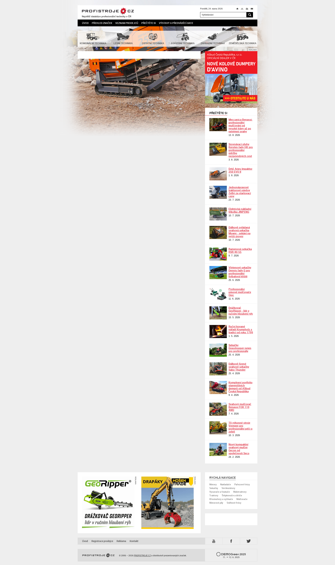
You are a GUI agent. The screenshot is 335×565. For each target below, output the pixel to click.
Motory (213, 484)
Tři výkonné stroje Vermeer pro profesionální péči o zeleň (240, 427)
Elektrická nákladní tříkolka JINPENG (240, 210)
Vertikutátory (228, 488)
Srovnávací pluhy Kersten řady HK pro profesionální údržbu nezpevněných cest (241, 150)
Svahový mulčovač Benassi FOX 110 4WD (240, 407)
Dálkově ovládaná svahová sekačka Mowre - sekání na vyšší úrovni (239, 232)
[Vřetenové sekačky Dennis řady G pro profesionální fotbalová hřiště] (218, 272)
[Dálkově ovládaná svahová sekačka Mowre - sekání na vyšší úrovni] (218, 232)
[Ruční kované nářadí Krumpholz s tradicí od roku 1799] (218, 331)
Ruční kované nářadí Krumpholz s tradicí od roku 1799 (241, 329)
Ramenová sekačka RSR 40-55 (240, 250)
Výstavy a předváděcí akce (176, 23)
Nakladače (225, 484)
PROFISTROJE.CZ (108, 11)
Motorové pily (216, 502)
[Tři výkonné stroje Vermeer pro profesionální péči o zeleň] (218, 427)
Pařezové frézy (242, 484)
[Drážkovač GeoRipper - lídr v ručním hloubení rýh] (218, 312)
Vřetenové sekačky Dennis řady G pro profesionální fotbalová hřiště (240, 272)
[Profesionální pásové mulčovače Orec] (218, 294)
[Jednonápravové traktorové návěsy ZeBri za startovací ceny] (218, 192)
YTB (214, 540)
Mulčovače (241, 499)
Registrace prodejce (102, 541)
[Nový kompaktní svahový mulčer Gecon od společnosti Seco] (218, 449)
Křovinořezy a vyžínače (221, 499)
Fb (231, 541)
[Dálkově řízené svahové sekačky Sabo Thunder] (218, 368)
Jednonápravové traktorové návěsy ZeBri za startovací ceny (240, 191)
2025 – (234, 555)
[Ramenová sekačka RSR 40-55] (218, 254)
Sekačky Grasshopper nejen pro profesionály (240, 348)
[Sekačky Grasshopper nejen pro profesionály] (218, 350)
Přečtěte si (148, 23)
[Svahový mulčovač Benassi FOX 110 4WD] (218, 409)
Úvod (85, 23)
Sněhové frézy (234, 502)
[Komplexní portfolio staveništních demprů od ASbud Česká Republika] (218, 387)
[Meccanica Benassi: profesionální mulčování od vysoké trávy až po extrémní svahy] (218, 124)
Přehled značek (102, 23)
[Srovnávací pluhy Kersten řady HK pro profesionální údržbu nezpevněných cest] (218, 149)
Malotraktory (240, 491)
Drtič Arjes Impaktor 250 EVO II (240, 170)
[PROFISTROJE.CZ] (98, 555)
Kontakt (134, 541)
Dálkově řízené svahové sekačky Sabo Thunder (239, 366)
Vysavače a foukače (219, 491)
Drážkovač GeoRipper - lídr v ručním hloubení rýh (241, 310)
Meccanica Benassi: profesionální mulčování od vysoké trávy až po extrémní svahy (240, 125)
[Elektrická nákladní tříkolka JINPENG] (218, 213)
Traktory (213, 495)
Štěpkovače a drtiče (232, 495)
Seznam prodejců (126, 23)
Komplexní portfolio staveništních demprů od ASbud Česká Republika (240, 387)
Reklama (121, 541)
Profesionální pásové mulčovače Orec (240, 292)
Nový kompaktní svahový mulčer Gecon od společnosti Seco (239, 449)
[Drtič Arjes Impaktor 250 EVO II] (218, 173)
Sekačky (213, 488)
